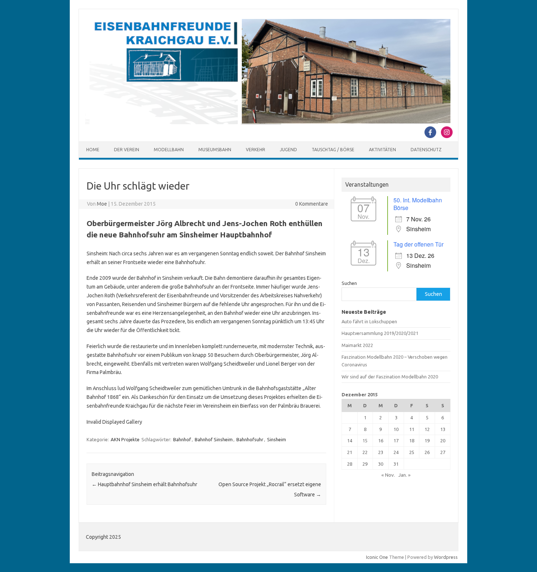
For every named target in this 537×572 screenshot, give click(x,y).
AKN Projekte (125, 439)
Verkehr (255, 149)
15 (364, 440)
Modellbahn (169, 149)
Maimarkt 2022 (357, 345)
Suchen (349, 283)
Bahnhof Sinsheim (214, 439)
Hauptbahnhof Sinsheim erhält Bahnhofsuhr (144, 484)
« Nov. (388, 475)
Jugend (288, 149)
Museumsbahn (214, 149)
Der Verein (126, 149)
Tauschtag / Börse (333, 149)
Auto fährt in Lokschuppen (369, 321)
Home (92, 149)
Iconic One (377, 557)
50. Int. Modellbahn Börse (417, 203)
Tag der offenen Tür (418, 244)
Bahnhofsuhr (249, 439)
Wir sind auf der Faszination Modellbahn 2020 (390, 376)
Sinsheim (276, 439)
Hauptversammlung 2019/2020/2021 (380, 333)
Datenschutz (426, 149)
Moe (102, 204)
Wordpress (446, 557)
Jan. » (404, 475)
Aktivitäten (382, 149)
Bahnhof (182, 439)
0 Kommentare (311, 204)
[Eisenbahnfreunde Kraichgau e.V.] (267, 122)
